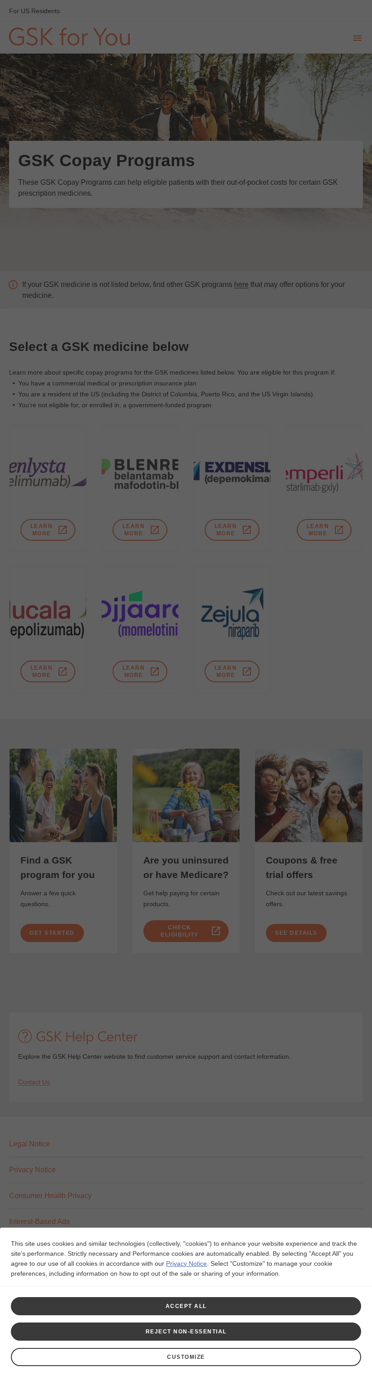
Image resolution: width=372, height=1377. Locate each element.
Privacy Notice (186, 1263)
